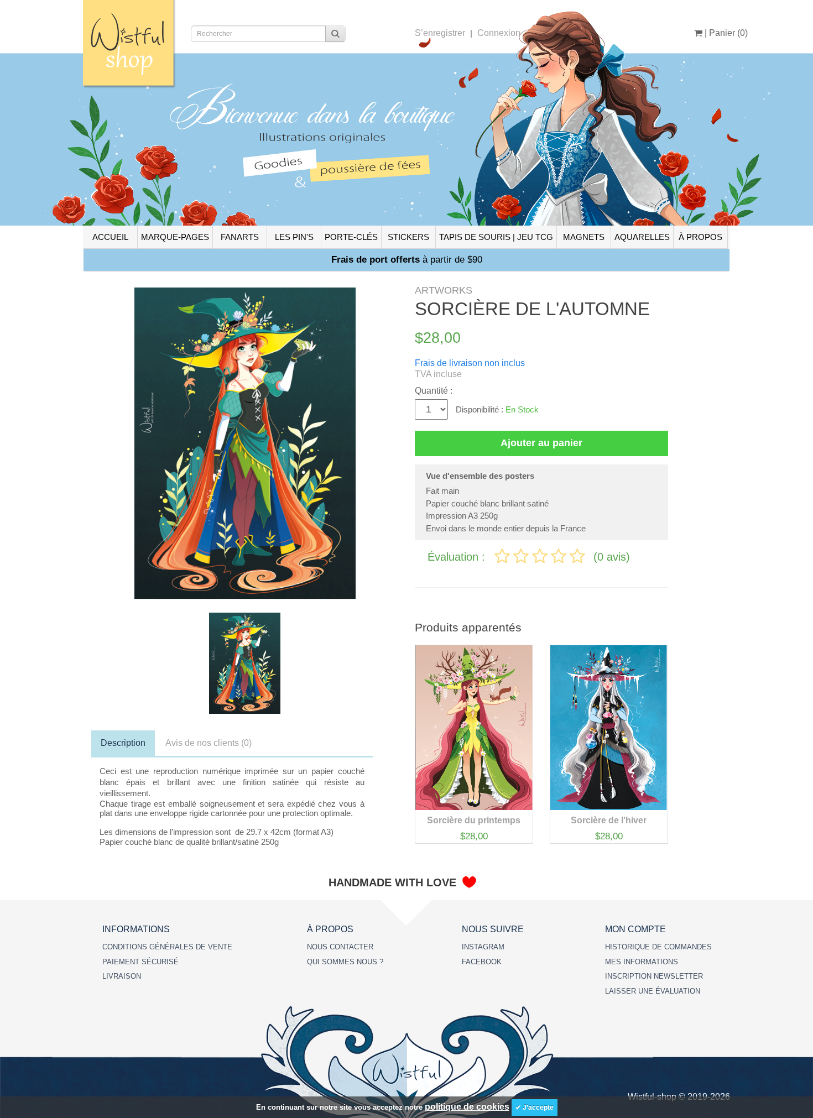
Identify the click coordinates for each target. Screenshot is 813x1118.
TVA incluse (438, 374)
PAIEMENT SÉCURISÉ (140, 962)
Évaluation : (458, 557)
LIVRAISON (121, 976)
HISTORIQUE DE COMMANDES (658, 947)
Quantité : (433, 390)
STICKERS (408, 237)
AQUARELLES (642, 237)
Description (123, 743)
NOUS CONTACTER (340, 947)
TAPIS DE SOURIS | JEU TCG (496, 237)
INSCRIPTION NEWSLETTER (654, 976)
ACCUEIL (110, 237)
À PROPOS (700, 237)
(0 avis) (611, 557)
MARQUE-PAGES (175, 237)
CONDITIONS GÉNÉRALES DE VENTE (167, 947)
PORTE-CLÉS (351, 237)
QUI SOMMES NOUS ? (345, 962)
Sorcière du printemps (473, 820)
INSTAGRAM (483, 947)
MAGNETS (583, 237)
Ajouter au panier (541, 442)
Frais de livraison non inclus (470, 363)
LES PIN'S (294, 237)
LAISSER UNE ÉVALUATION (652, 991)
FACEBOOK (482, 962)
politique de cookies (467, 1106)
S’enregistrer (440, 33)
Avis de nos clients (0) (208, 743)
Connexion (498, 33)
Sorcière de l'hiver (609, 820)
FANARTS (240, 237)
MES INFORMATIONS (641, 962)
